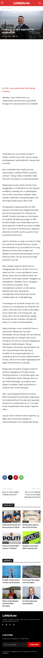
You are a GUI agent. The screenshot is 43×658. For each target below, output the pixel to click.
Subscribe (34, 644)
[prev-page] (3, 553)
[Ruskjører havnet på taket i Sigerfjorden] (31, 537)
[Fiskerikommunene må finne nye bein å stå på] (11, 516)
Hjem (3, 8)
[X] (10, 477)
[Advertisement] (21, 64)
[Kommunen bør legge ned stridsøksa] (31, 572)
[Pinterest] (15, 477)
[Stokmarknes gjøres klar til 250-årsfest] (31, 516)
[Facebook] (4, 477)
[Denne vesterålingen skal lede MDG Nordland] (11, 592)
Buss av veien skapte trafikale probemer (10, 493)
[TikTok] (10, 624)
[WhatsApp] (21, 477)
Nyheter (10, 26)
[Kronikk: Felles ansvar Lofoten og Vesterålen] (11, 572)
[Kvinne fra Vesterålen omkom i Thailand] (11, 537)
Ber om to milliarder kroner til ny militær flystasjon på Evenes (32, 494)
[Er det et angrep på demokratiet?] (31, 592)
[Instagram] (6, 624)
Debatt (9, 8)
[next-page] (7, 553)
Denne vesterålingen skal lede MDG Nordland (10, 603)
